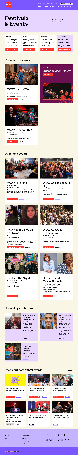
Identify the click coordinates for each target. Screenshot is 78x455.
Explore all (70, 370)
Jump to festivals (11, 49)
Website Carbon (15, 451)
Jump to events (28, 49)
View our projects (63, 49)
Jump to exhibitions (47, 49)
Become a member (66, 3)
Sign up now (47, 74)
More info (21, 99)
